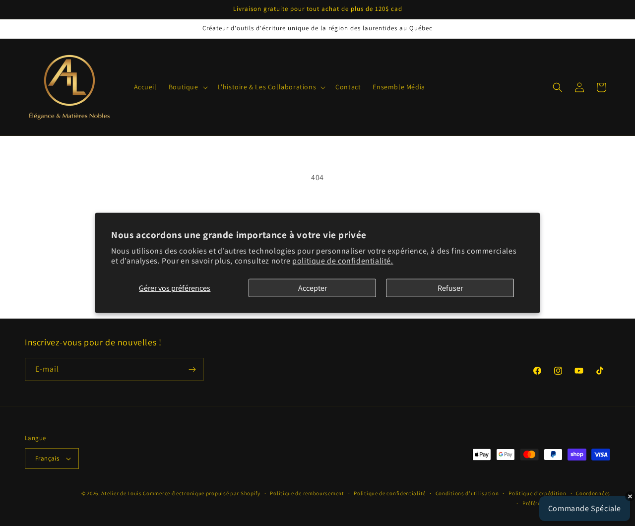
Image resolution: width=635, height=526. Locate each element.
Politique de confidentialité (390, 493)
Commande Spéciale (584, 508)
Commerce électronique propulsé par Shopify (201, 493)
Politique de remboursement (307, 493)
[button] (187, 86)
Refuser (450, 288)
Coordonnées (593, 493)
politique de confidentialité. (342, 261)
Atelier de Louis (121, 493)
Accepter (312, 288)
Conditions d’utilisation (467, 493)
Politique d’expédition (537, 493)
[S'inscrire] (192, 369)
